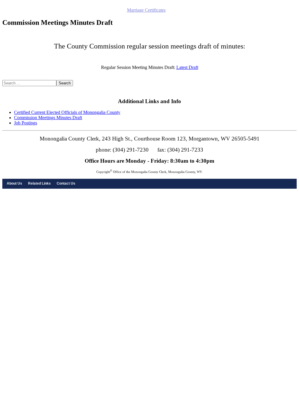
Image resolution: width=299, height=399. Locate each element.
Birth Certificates (182, 10)
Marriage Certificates (146, 10)
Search (65, 83)
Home (9, 10)
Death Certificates (216, 10)
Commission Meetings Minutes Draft (48, 117)
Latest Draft (187, 67)
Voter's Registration (270, 10)
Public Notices (78, 10)
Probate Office (17, 15)
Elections (242, 10)
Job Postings (25, 122)
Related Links (39, 183)
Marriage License (109, 10)
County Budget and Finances (100, 15)
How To (136, 15)
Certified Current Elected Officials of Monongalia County (67, 112)
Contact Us (66, 183)
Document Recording (52, 15)
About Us (14, 183)
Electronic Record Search (40, 10)
